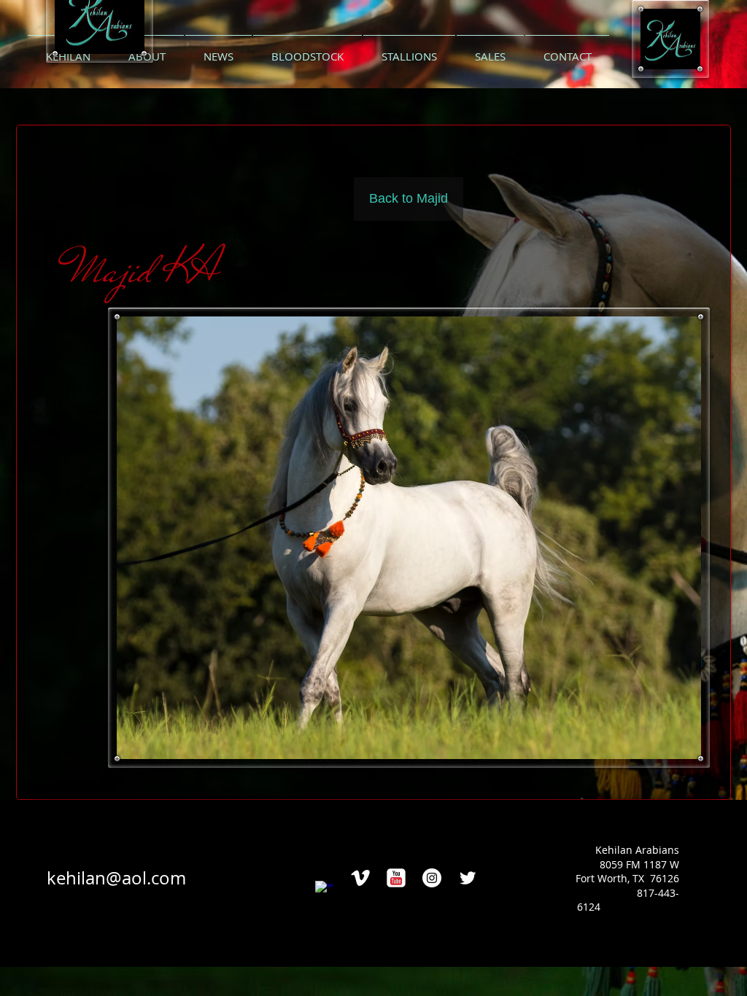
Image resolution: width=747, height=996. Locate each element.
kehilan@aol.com (116, 878)
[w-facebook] (324, 890)
